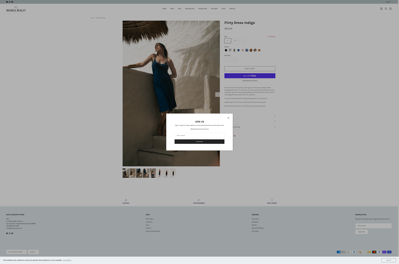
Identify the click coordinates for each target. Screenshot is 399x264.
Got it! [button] (389, 260)
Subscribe (199, 141)
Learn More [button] (67, 260)
